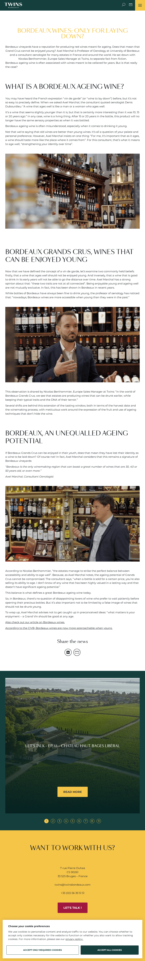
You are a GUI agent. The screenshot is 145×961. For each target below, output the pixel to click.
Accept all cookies (109, 950)
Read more (72, 792)
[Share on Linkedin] (68, 652)
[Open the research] (123, 5)
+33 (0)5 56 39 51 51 (72, 893)
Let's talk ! (72, 907)
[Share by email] (76, 652)
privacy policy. (74, 939)
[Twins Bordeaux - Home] (13, 5)
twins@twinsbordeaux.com (73, 884)
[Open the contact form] (130, 5)
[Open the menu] (140, 5)
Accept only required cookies (42, 950)
